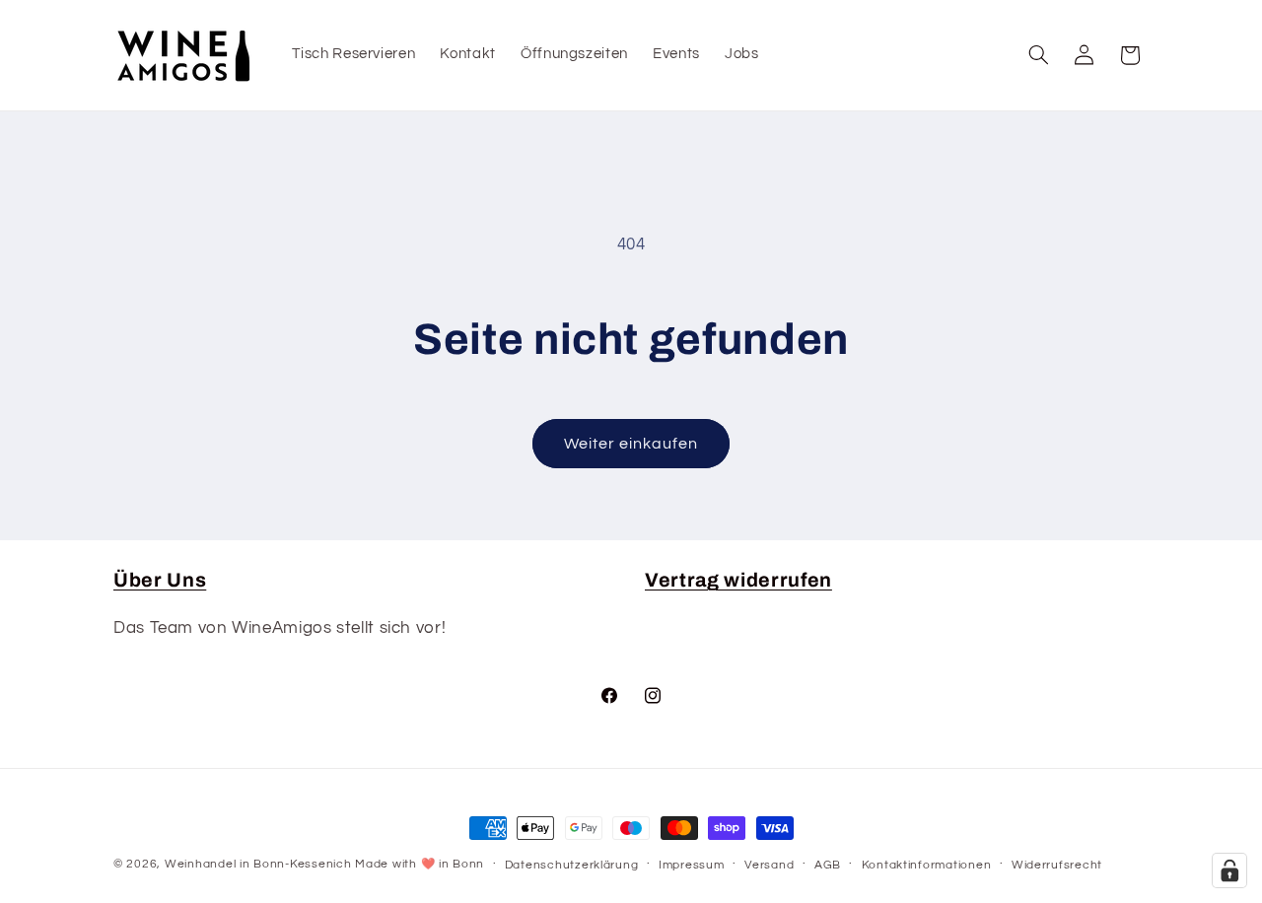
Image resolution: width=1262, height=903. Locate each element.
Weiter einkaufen (631, 444)
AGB (827, 865)
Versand (769, 865)
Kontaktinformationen (927, 865)
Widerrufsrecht (1057, 865)
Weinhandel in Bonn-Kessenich (258, 864)
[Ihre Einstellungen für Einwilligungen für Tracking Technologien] (1229, 870)
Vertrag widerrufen (738, 580)
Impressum (692, 865)
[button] (1039, 55)
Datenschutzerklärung (572, 865)
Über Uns (159, 580)
